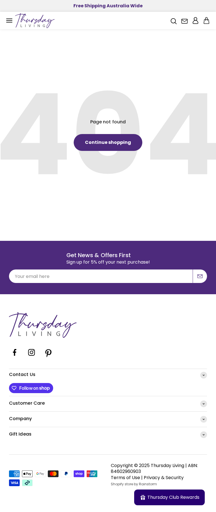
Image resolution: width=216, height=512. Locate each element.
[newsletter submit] (200, 276)
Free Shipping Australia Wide (108, 6)
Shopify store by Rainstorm (134, 484)
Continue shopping (108, 142)
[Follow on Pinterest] (48, 356)
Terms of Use (125, 477)
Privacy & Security (164, 477)
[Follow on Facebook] (14, 356)
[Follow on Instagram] (31, 356)
